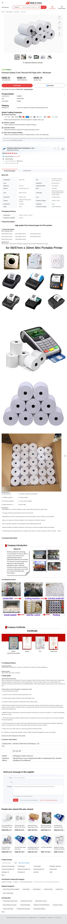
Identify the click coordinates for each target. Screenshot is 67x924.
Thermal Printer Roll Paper (23, 909)
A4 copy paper (37, 866)
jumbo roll (36, 872)
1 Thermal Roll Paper (25, 905)
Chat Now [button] (51, 85)
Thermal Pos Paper (57, 905)
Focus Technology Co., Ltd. (23, 917)
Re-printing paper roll (39, 869)
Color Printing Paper (8, 893)
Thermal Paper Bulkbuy (39, 909)
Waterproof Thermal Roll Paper (41, 905)
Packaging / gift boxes (55, 866)
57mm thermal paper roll (8, 869)
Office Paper (23, 11)
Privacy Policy (58, 917)
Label (50, 872)
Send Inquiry (17, 85)
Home (3, 11)
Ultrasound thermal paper (8, 866)
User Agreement (42, 917)
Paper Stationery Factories (9, 905)
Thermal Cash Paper (8, 909)
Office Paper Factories (41, 901)
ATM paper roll (5, 872)
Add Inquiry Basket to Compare (34, 62)
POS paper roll (21, 872)
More (3, 912)
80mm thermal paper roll (24, 869)
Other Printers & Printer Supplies (11, 889)
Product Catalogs (24, 863)
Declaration (50, 917)
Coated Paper (26, 889)
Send (15, 800)
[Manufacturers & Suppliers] (33, 2)
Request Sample (28, 89)
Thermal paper (21, 866)
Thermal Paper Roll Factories (10, 901)
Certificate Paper (48, 889)
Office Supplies (9, 11)
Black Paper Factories (26, 901)
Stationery (16, 11)
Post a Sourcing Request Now (48, 800)
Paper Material (36, 889)
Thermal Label (53, 869)
